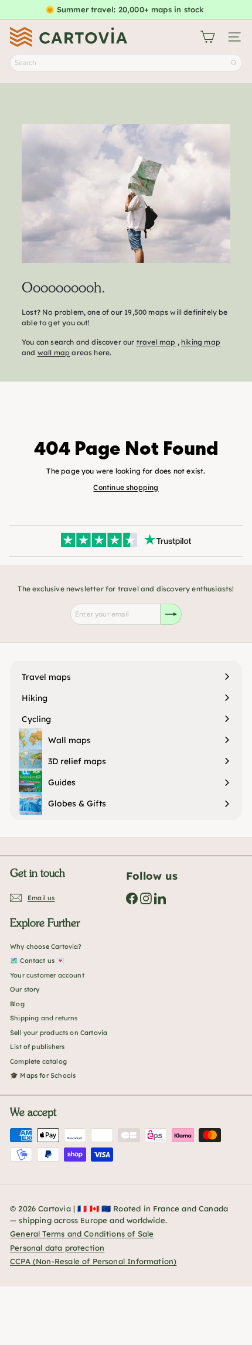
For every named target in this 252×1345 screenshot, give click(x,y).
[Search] (234, 62)
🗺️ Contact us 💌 (37, 960)
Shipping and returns (44, 1018)
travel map (156, 342)
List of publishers (37, 1047)
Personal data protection (57, 1247)
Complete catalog (38, 1061)
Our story (25, 989)
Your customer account (47, 975)
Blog (17, 1004)
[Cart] (207, 37)
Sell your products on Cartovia (58, 1033)
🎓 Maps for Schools (43, 1075)
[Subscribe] (171, 614)
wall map (54, 352)
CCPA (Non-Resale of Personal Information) (93, 1261)
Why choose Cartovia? (46, 946)
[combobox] (126, 62)
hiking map (200, 342)
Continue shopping (125, 487)
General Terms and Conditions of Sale (82, 1233)
